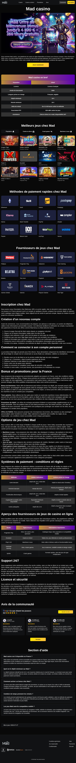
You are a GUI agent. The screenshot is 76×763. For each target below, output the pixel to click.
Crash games (46, 131)
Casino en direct (27, 131)
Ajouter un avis (66, 611)
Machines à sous (65, 131)
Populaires (9, 131)
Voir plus (38, 639)
